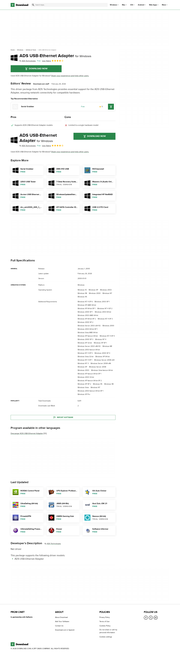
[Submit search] (33, 5)
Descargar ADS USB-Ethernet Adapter (27, 433)
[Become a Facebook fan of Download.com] (146, 618)
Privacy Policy (104, 617)
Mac (123, 5)
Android (141, 5)
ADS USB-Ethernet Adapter (55, 55)
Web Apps (153, 5)
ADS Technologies (54, 544)
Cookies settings (105, 637)
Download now (38, 68)
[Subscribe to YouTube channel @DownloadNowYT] (156, 618)
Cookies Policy (104, 626)
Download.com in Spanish (65, 630)
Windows (113, 5)
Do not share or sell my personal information (108, 631)
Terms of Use (104, 622)
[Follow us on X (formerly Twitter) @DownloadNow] (151, 618)
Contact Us (59, 626)
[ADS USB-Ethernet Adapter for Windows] (14, 57)
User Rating (46, 61)
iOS (131, 5)
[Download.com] (19, 5)
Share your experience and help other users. (70, 76)
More (164, 5)
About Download (61, 617)
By (27, 61)
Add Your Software (62, 622)
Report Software (65, 417)
